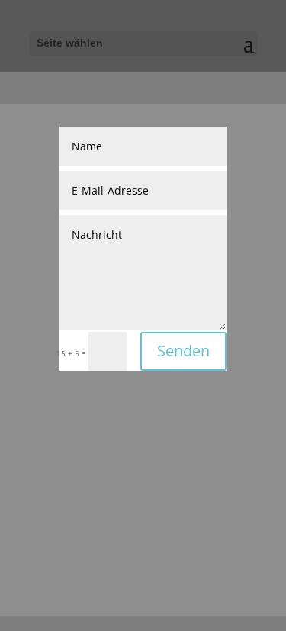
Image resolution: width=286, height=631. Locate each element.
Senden (183, 350)
